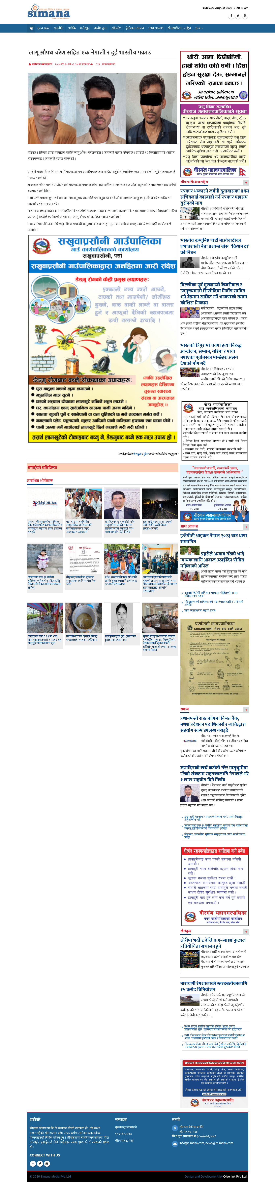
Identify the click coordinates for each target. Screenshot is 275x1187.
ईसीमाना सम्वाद (135, 28)
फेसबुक (137, 454)
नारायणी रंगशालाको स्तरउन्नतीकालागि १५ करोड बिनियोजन (213, 986)
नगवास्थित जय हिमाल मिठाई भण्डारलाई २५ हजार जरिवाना (81, 638)
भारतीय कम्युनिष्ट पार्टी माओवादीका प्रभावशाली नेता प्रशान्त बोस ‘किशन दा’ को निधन (214, 246)
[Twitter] (238, 16)
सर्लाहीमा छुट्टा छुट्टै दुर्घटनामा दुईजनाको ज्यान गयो (120, 638)
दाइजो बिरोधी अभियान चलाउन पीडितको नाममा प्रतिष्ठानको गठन (211, 594)
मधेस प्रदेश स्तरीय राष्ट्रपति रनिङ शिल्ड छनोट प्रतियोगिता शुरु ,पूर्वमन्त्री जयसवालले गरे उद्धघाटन (213, 1028)
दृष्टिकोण (116, 28)
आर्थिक (72, 28)
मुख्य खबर (43, 28)
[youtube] (245, 16)
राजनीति (58, 28)
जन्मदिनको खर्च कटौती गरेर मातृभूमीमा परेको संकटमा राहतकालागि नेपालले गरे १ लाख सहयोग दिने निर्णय (119, 527)
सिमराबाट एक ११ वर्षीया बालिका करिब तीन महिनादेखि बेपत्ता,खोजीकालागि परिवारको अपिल (44, 582)
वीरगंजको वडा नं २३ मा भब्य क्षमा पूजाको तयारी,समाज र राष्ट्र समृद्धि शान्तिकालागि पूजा (44, 640)
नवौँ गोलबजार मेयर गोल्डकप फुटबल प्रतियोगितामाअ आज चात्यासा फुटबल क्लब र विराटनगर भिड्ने (214, 1037)
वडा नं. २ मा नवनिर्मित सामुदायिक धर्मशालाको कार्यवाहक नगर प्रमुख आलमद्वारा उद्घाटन (79, 527)
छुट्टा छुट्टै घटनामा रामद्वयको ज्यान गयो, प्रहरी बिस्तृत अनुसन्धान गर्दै (157, 525)
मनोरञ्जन (85, 28)
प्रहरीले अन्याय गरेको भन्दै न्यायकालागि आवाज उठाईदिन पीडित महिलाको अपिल (212, 560)
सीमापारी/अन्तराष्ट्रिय (179, 28)
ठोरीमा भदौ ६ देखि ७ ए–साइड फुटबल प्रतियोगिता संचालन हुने (213, 943)
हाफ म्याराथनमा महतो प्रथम (199, 610)
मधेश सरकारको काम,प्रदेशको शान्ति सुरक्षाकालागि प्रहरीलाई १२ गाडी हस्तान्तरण (121, 581)
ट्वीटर (146, 454)
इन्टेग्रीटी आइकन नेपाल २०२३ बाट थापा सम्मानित (213, 539)
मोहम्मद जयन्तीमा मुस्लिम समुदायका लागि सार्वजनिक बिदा (81, 581)
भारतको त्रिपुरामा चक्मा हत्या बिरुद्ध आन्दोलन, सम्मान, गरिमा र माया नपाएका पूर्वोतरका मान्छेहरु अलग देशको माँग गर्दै (211, 354)
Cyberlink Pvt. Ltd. (235, 1176)
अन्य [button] (198, 28)
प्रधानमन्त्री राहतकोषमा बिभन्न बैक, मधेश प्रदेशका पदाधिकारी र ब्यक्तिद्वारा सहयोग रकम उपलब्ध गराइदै (45, 527)
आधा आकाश (155, 28)
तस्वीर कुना (100, 28)
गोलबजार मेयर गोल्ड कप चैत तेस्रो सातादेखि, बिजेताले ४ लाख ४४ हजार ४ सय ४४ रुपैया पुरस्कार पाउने (215, 1046)
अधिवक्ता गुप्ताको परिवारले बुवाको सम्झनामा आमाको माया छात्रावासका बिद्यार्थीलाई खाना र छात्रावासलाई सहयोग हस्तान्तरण (160, 584)
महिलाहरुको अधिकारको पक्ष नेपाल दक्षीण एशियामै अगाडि (213, 603)
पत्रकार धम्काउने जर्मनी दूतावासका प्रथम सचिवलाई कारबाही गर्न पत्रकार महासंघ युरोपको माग (214, 197)
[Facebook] (231, 16)
